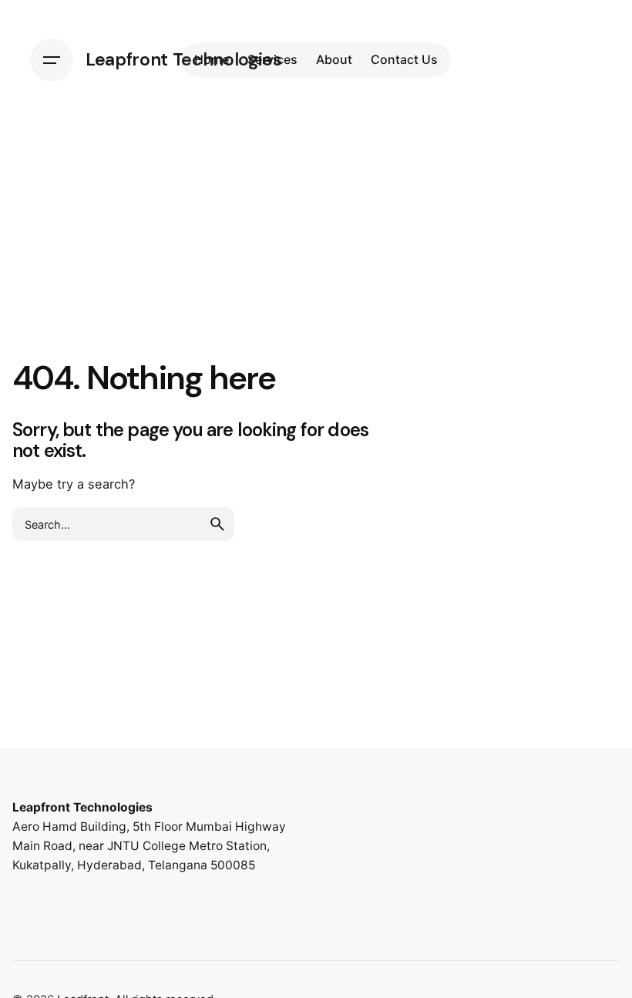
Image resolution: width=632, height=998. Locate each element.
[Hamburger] (51, 60)
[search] (217, 524)
